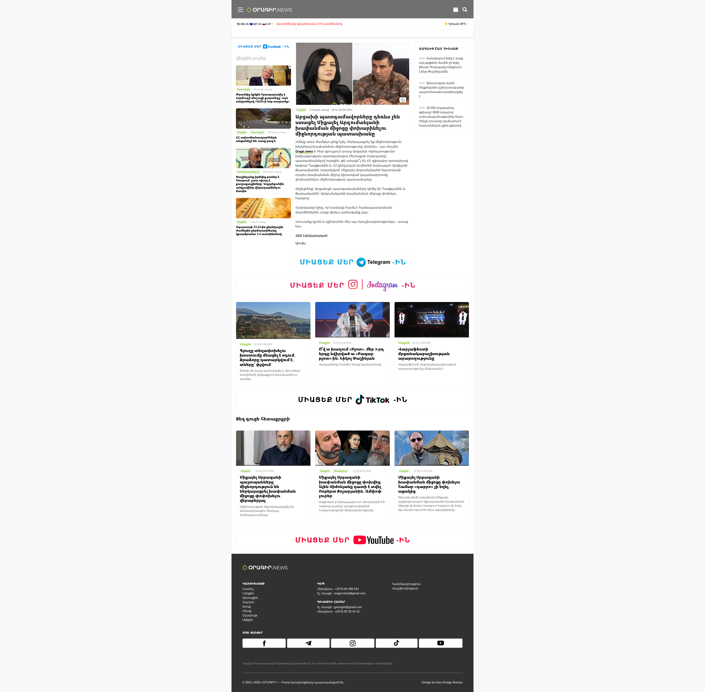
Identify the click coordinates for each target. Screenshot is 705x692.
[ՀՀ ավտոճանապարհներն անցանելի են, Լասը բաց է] (263, 118)
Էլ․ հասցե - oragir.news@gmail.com (341, 593)
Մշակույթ (250, 615)
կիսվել (300, 243)
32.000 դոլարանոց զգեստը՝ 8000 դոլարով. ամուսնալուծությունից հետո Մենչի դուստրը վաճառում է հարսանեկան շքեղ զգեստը (441, 116)
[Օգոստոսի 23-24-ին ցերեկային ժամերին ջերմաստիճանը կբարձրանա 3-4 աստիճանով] (263, 207)
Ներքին (241, 132)
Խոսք (247, 606)
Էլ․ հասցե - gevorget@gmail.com (339, 607)
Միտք (247, 610)
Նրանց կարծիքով (248, 171)
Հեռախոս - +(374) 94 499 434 (338, 588)
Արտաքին (243, 89)
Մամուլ (248, 588)
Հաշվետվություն (405, 588)
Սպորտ (248, 602)
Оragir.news (304, 151)
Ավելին (248, 619)
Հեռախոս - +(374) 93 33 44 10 (338, 611)
